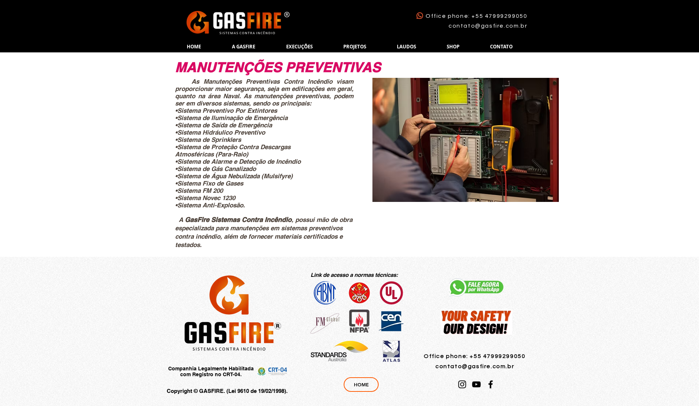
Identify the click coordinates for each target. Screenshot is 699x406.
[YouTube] (476, 384)
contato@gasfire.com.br (488, 26)
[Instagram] (462, 384)
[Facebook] (490, 384)
